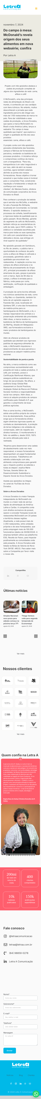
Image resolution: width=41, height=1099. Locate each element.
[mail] (30, 1083)
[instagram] (16, 1083)
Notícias (10, 1075)
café (28, 140)
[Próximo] (36, 636)
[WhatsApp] (18, 576)
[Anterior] (5, 636)
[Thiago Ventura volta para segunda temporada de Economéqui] (30, 607)
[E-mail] (27, 576)
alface (21, 140)
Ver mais (20, 653)
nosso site (9, 554)
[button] (7, 855)
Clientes (31, 1075)
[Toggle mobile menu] (36, 8)
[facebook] (11, 1083)
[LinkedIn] (8, 576)
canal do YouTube (14, 483)
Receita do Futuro (15, 537)
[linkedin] (20, 1083)
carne (15, 140)
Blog (21, 1075)
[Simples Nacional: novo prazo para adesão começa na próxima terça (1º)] (11, 607)
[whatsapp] (25, 1083)
